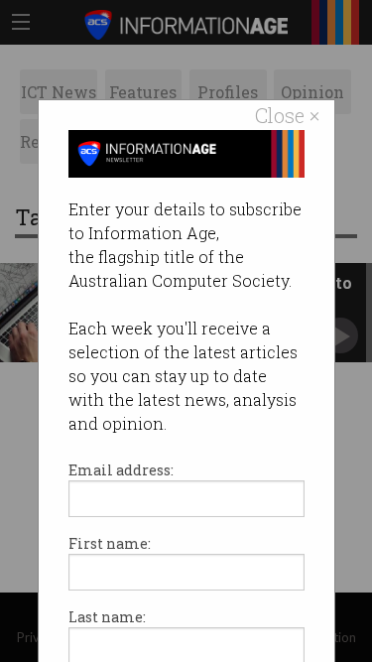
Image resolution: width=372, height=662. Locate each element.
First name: (109, 543)
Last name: (107, 616)
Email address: (121, 470)
